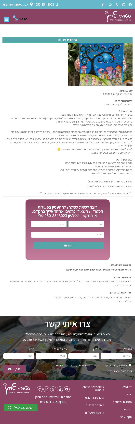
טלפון (96, 349)
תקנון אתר (126, 417)
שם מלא (127, 349)
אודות (128, 394)
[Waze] (110, 5)
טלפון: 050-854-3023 (53, 402)
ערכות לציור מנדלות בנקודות (93, 388)
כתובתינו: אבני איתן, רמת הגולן (53, 397)
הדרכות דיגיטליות (94, 413)
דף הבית (127, 387)
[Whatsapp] (117, 5)
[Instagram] (124, 5)
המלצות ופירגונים (122, 402)
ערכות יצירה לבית (94, 397)
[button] (6, 19)
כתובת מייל (60, 349)
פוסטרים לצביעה (95, 405)
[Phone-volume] (103, 5)
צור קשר (127, 409)
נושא (31, 349)
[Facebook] (130, 5)
